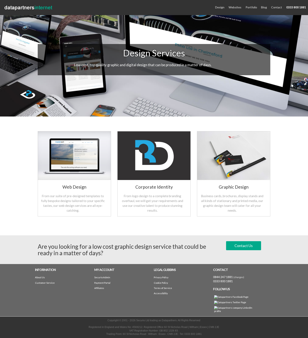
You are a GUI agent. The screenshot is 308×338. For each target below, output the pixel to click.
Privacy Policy (161, 277)
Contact (276, 7)
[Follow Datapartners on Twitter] (230, 302)
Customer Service (45, 282)
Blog (264, 7)
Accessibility (161, 293)
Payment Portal (102, 282)
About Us (40, 277)
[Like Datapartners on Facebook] (231, 297)
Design (219, 7)
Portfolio (251, 7)
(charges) (238, 277)
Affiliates (99, 288)
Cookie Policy (161, 282)
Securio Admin (102, 277)
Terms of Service (163, 288)
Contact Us (243, 245)
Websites (235, 7)
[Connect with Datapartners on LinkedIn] (234, 309)
